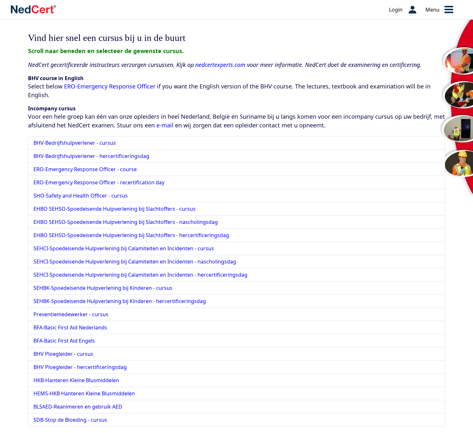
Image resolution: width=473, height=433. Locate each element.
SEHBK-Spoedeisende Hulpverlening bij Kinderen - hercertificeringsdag (119, 301)
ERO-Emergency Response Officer (109, 86)
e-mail (164, 125)
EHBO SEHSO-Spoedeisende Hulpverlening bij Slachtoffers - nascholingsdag (125, 222)
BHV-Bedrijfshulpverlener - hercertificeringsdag (91, 156)
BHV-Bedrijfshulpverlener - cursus (74, 142)
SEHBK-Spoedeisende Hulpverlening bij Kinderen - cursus (102, 287)
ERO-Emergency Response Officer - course (85, 169)
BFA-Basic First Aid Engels (64, 340)
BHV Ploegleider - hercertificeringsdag (80, 367)
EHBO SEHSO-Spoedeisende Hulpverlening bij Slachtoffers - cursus (114, 208)
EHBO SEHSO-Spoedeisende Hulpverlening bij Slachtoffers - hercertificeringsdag (131, 235)
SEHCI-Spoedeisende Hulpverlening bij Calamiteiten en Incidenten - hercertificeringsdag (140, 274)
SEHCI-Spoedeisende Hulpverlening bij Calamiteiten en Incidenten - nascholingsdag (134, 261)
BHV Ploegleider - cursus (63, 353)
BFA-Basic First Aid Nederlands (70, 327)
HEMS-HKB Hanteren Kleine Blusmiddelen (84, 393)
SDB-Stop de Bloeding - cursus (70, 419)
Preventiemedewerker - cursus (70, 314)
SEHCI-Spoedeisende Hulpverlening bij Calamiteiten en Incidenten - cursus (123, 248)
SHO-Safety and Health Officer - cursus (80, 195)
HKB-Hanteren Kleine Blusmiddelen (76, 380)
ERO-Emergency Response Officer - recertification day (98, 182)
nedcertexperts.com (220, 65)
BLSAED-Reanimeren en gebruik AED (77, 406)
